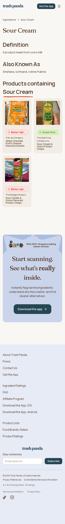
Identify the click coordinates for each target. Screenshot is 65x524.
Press (6, 361)
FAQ (5, 392)
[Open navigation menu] (59, 6)
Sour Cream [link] (27, 19)
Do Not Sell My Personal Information (41, 479)
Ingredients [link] (9, 19)
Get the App (46, 6)
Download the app (30, 309)
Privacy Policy (34, 491)
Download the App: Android (20, 412)
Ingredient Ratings (14, 386)
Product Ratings (13, 436)
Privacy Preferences (12, 479)
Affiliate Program (13, 399)
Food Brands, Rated (15, 430)
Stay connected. (12, 454)
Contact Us (10, 368)
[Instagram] (12, 497)
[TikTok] (4, 497)
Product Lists (11, 423)
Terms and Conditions (13, 491)
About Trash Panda (15, 355)
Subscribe (53, 461)
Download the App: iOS (17, 405)
